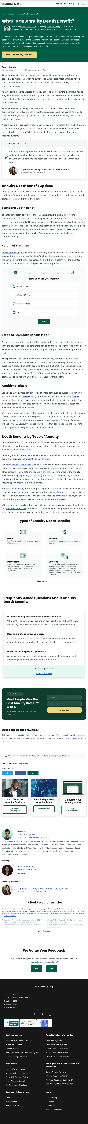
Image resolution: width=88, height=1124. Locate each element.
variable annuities (19, 229)
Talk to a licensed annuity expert (16, 735)
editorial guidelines (10, 916)
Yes (36, 968)
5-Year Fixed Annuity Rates (57, 1053)
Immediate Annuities (14, 1045)
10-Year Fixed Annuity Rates (57, 1056)
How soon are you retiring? (44, 278)
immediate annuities (21, 464)
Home (4, 14)
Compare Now (43, 808)
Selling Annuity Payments (56, 1072)
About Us (9, 1098)
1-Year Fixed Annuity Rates (57, 1049)
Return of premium (11, 252)
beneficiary (34, 95)
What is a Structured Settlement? (59, 1080)
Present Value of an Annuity (57, 1076)
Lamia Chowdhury (53, 27)
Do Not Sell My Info (11, 1007)
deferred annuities (14, 488)
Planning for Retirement (15, 1069)
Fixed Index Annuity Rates (56, 1045)
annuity (49, 75)
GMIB (75, 396)
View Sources (44, 931)
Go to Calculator (73, 810)
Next (44, 321)
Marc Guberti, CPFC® (28, 27)
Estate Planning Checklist (16, 1081)
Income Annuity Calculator (16, 1056)
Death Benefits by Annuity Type (28, 70)
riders (37, 199)
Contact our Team (44, 673)
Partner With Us (12, 1102)
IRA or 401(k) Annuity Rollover (18, 1077)
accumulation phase (57, 492)
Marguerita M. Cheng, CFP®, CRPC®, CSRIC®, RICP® (31, 29)
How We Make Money (14, 1105)
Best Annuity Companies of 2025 (19, 1041)
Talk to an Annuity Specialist (19, 55)
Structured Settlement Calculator (59, 1084)
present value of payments (38, 459)
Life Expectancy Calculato (16, 1085)
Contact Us (50, 1105)
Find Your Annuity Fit (15, 809)
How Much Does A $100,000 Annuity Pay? (22, 1053)
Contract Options (8, 70)
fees (8, 222)
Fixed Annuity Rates (54, 1041)
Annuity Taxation (12, 1049)
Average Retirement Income (17, 1073)
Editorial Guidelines (54, 1109)
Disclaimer (50, 1102)
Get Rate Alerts (64, 710)
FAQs (44, 70)
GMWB (25, 396)
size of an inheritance (16, 508)
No (51, 968)
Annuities (11, 14)
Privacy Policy (51, 1098)
